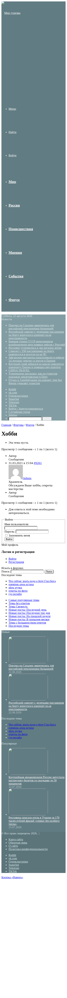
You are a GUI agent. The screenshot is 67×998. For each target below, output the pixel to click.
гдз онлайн (15, 594)
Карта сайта (16, 839)
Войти (9, 539)
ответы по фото (18, 590)
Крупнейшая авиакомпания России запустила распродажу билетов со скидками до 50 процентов (36, 780)
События (16, 276)
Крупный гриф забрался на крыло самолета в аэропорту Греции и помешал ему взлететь (36, 365)
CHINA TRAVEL (19, 370)
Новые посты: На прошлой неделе (30, 616)
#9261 (38, 463)
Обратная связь (18, 842)
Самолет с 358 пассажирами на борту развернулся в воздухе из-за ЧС (31, 353)
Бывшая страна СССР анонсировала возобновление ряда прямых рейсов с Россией (37, 343)
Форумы (18, 424)
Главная (6, 424)
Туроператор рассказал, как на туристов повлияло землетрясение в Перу (33, 375)
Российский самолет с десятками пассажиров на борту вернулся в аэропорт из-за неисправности (36, 335)
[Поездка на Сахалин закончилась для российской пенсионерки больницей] (28, 662)
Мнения (15, 252)
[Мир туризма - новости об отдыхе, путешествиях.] (11, 82)
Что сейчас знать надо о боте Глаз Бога (32, 581)
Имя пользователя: (16, 524)
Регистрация (16, 561)
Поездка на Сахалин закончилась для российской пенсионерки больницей (31, 327)
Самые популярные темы (24, 600)
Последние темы (19, 625)
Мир (12, 182)
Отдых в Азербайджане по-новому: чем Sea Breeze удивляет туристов (35, 382)
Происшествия (21, 229)
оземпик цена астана (21, 584)
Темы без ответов (19, 603)
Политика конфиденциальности (28, 849)
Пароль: (10, 531)
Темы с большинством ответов (27, 622)
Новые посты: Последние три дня (29, 612)
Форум (14, 300)
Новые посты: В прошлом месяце (29, 619)
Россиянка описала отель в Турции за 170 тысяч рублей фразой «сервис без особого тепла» (34, 821)
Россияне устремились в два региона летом (35, 347)
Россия (14, 205)
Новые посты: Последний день (27, 609)
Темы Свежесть (18, 606)
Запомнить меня (19, 535)
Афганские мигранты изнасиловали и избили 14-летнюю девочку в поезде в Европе (36, 359)
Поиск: (5, 571)
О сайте (13, 845)
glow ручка (15, 587)
